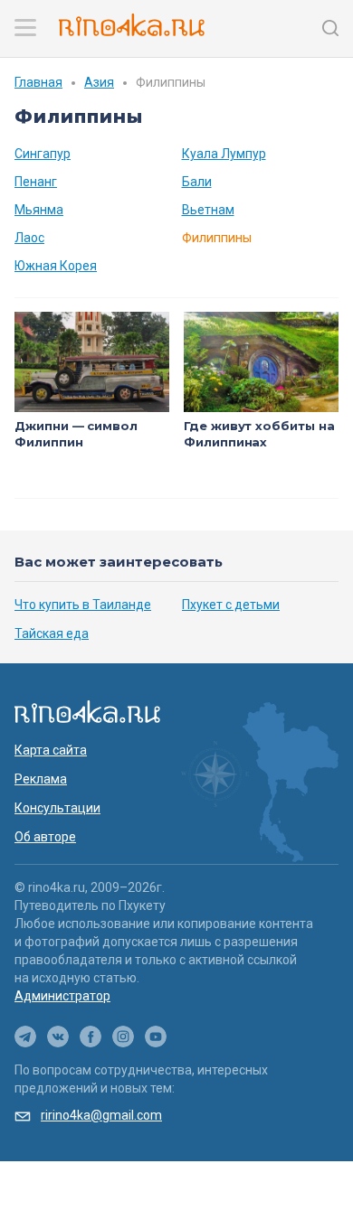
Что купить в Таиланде (82, 604)
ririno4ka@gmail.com (101, 1115)
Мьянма (38, 209)
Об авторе (45, 837)
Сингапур (42, 153)
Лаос (29, 237)
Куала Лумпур (224, 153)
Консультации (57, 808)
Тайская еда (51, 633)
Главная (38, 82)
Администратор (62, 996)
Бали (197, 181)
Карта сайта (50, 750)
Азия (99, 82)
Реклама (40, 779)
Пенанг (35, 181)
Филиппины (217, 237)
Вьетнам (208, 209)
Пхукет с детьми (231, 604)
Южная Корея (55, 265)
